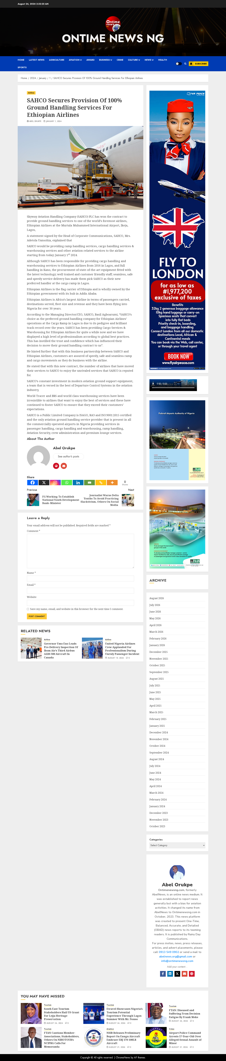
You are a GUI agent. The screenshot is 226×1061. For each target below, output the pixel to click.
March (156, 631)
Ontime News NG (113, 38)
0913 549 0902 (169, 952)
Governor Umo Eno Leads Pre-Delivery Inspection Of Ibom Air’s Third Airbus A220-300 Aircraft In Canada (61, 650)
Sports (22, 67)
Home (21, 59)
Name (31, 573)
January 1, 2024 (53, 121)
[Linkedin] (78, 482)
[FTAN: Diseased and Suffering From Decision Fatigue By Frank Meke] (156, 1013)
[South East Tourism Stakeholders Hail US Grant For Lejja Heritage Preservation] (31, 1013)
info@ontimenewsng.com (177, 961)
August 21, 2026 (117, 1047)
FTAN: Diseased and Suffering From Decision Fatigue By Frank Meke (184, 1014)
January (157, 645)
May (155, 618)
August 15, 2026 (116, 658)
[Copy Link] (100, 482)
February (158, 638)
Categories (156, 839)
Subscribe (201, 63)
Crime (120, 59)
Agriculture (56, 59)
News (148, 59)
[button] (185, 64)
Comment (33, 531)
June (155, 611)
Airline (31, 92)
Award (90, 59)
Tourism (47, 1005)
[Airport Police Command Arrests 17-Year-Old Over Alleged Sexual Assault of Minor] (156, 1037)
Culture (133, 59)
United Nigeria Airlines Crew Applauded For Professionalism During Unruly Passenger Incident (122, 649)
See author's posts (68, 456)
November (158, 658)
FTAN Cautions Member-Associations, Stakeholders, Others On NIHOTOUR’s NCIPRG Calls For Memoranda (61, 1039)
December (158, 652)
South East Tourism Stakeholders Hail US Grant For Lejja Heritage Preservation (61, 1014)
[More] (112, 482)
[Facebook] (32, 482)
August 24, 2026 (55, 1023)
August (156, 598)
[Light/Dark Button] (179, 63)
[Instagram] (55, 482)
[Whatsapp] (66, 482)
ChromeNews (123, 1057)
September (159, 672)
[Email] (89, 482)
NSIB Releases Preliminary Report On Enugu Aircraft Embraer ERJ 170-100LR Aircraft (123, 1038)
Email (31, 585)
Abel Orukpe (35, 121)
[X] (44, 482)
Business (104, 59)
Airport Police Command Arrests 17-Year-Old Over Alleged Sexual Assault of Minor (185, 1038)
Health (162, 59)
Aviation (74, 59)
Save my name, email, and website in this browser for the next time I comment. (76, 609)
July (154, 605)
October (157, 665)
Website (31, 597)
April (155, 625)
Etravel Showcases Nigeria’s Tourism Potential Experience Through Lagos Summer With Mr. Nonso (125, 1014)
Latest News (36, 59)
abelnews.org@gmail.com (175, 956)
